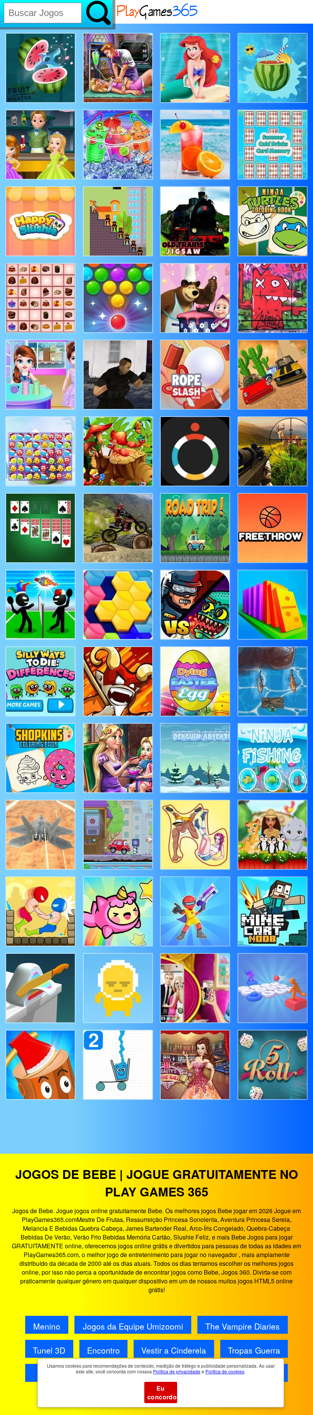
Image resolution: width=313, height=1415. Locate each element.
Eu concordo (162, 1392)
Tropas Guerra (254, 1350)
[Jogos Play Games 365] (157, 18)
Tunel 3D (49, 1350)
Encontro (103, 1350)
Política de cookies (224, 1371)
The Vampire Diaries (242, 1326)
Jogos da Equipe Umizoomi (133, 1326)
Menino (46, 1326)
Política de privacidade (176, 1371)
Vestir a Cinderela (173, 1350)
